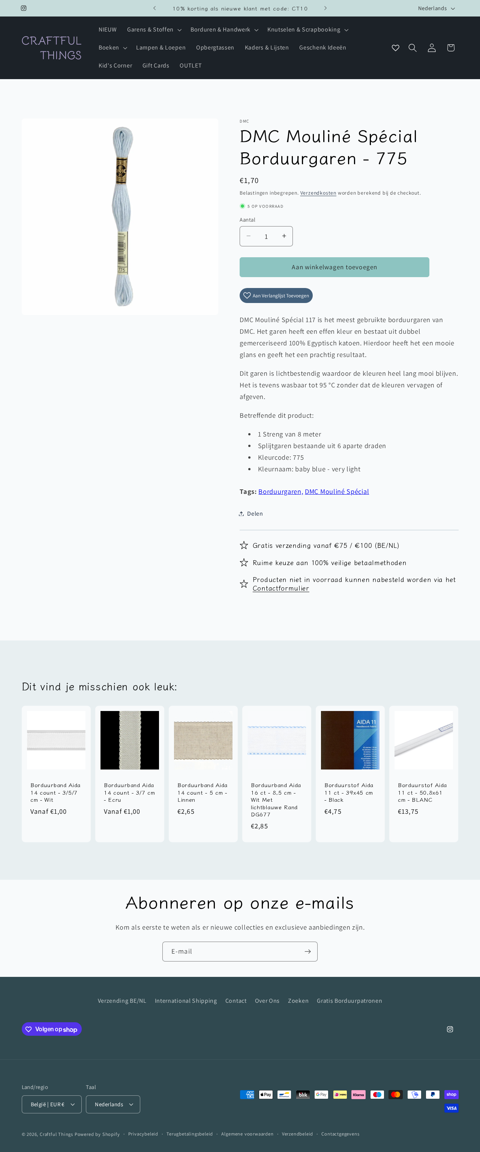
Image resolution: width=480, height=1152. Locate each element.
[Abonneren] (307, 952)
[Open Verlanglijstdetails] (395, 47)
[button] (153, 30)
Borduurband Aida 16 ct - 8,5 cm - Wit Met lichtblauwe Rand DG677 (276, 799)
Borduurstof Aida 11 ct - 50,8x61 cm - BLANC (422, 792)
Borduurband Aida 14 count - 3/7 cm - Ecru (129, 792)
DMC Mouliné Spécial (337, 491)
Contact (236, 1000)
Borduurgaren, (280, 491)
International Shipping (186, 1000)
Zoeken (298, 1000)
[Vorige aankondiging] (154, 8)
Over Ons (267, 1000)
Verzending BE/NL (122, 1000)
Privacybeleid (143, 1134)
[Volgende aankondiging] (325, 8)
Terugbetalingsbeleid (189, 1134)
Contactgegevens (340, 1134)
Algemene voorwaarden (247, 1134)
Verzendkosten (318, 192)
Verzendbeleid (297, 1134)
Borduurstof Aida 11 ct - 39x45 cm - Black (349, 792)
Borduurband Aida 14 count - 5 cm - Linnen (202, 792)
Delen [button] (255, 514)
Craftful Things (56, 1134)
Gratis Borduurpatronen (349, 1000)
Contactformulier (281, 587)
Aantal (247, 219)
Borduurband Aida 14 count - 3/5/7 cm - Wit (55, 792)
